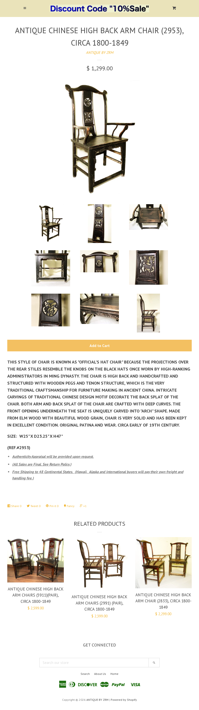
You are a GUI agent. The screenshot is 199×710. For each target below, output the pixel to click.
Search (85, 674)
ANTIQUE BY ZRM (99, 52)
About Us (100, 674)
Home (114, 674)
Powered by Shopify (124, 700)
